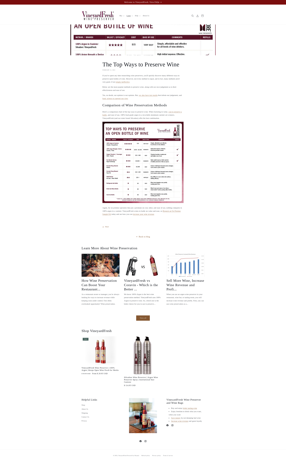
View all (143, 318)
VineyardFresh (122, 455)
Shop (83, 405)
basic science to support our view (115, 98)
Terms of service (168, 455)
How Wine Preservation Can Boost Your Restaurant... (99, 285)
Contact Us (85, 417)
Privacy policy (156, 455)
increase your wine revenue (143, 214)
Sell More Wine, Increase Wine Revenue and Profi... (185, 285)
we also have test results (148, 95)
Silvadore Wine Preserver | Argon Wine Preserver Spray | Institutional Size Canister (141, 379)
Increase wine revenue (179, 421)
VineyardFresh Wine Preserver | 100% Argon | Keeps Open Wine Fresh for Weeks (100, 369)
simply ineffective (123, 82)
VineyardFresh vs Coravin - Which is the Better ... (141, 285)
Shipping (85, 413)
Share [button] (107, 227)
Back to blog (144, 237)
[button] (121, 15)
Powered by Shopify (133, 455)
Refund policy (146, 455)
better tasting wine (190, 408)
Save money (176, 418)
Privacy (84, 421)
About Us (85, 409)
